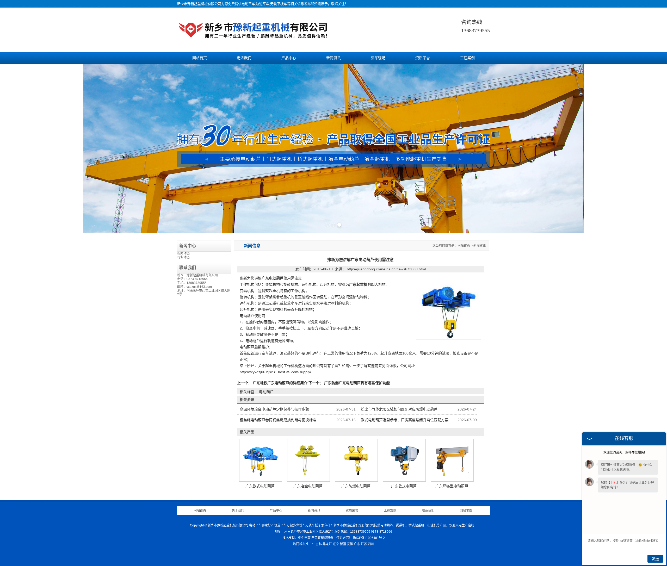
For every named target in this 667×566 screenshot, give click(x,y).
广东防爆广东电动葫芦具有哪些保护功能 (356, 383)
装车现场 (378, 58)
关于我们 (238, 510)
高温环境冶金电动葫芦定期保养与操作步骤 (274, 409)
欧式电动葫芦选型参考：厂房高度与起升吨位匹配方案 (404, 420)
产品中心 (288, 58)
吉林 (319, 544)
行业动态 (183, 257)
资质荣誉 (422, 58)
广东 (357, 544)
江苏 (364, 544)
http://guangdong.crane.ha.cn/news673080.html (386, 269)
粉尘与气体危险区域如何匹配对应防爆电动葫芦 (399, 409)
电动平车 (248, 4)
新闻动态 (183, 253)
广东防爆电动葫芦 (355, 486)
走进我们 (244, 58)
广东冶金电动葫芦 (308, 486)
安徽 (350, 544)
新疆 (343, 544)
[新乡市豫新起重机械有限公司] (254, 39)
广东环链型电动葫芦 (451, 486)
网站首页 (199, 58)
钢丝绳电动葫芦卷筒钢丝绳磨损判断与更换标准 (278, 420)
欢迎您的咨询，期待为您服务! (624, 452)
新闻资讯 (333, 58)
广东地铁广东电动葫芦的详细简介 (280, 383)
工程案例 (467, 58)
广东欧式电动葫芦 (260, 486)
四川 (371, 544)
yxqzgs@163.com (199, 287)
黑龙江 (327, 544)
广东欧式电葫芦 (404, 486)
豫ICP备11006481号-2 (369, 538)
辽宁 (336, 544)
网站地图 (466, 510)
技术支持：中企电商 (296, 538)
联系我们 (428, 510)
